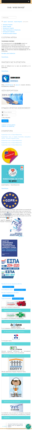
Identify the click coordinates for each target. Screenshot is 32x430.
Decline (8, 220)
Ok (2, 220)
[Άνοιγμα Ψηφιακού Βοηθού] (28, 426)
